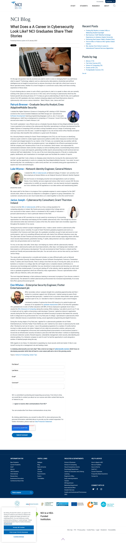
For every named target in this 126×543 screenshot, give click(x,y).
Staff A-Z (94, 469)
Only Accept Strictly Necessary (19, 532)
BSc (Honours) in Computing (27, 309)
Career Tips (33, 355)
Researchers (14, 476)
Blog (38, 464)
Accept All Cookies (19, 527)
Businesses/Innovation (17, 478)
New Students (14, 462)
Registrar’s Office (69, 476)
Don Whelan (17, 285)
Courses (39, 471)
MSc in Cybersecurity (40, 173)
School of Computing (22, 355)
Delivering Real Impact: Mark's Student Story (100, 39)
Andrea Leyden (21, 40)
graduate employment (51, 304)
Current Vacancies (96, 471)
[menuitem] (73, 5)
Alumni (12, 469)
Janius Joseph (17, 199)
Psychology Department (71, 469)
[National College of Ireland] (16, 6)
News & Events (41, 467)
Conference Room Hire (17, 480)
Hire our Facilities (96, 464)
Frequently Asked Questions (99, 474)
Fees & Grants (41, 474)
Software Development (17, 116)
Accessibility (100, 1)
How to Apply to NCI (97, 462)
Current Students (15, 464)
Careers (66, 480)
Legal (97, 530)
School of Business (69, 462)
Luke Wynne (17, 168)
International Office (69, 487)
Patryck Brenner (19, 104)
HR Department (68, 483)
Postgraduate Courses (94, 70)
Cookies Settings (19, 536)
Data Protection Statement (43, 421)
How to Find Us (95, 467)
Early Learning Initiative (71, 478)
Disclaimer (104, 530)
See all (84, 73)
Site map (70, 530)
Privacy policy (81, 530)
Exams (39, 476)
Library (39, 469)
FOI (75, 530)
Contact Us (94, 476)
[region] (18, 524)
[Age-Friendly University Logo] (40, 524)
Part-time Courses (93, 63)
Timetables (40, 478)
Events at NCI (92, 68)
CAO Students (14, 471)
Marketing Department (71, 485)
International (14, 474)
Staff (12, 467)
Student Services (69, 490)
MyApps (39, 462)
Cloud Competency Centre (72, 467)
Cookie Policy (91, 530)
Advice (90, 61)
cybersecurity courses (62, 349)
